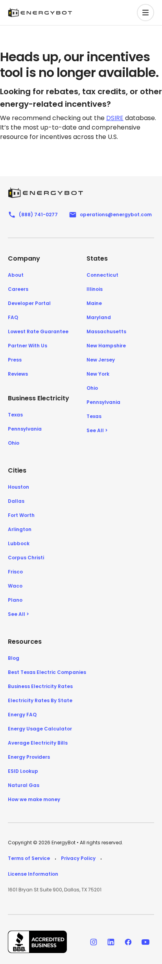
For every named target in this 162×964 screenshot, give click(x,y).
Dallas (16, 501)
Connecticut (102, 275)
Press (15, 359)
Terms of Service (29, 858)
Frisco (15, 571)
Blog (13, 658)
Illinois (95, 289)
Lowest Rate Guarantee (38, 331)
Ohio (13, 443)
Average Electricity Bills (38, 742)
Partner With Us (27, 345)
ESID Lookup (23, 771)
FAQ (13, 317)
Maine (94, 303)
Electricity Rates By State (40, 700)
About (16, 275)
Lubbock (18, 543)
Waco (15, 585)
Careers (18, 289)
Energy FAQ (22, 714)
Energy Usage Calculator (40, 728)
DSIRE (114, 117)
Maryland (99, 317)
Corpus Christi (26, 557)
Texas (15, 414)
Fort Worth (21, 515)
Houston (18, 487)
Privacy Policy (78, 858)
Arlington (19, 529)
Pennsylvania (25, 428)
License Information (33, 874)
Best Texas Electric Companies (47, 672)
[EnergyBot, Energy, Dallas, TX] (37, 942)
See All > (97, 430)
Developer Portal (29, 303)
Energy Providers (29, 757)
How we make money (34, 799)
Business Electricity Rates (40, 686)
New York (98, 374)
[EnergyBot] (45, 192)
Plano (15, 600)
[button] (145, 12)
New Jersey (101, 359)
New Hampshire (106, 345)
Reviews (18, 374)
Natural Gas (23, 785)
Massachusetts (106, 331)
